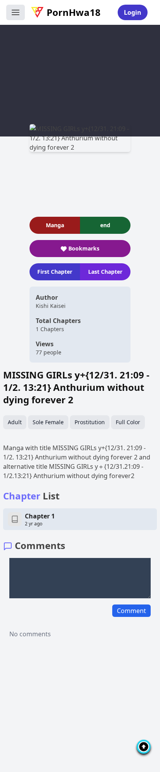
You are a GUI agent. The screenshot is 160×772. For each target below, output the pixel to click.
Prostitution (90, 422)
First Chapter (54, 271)
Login (132, 12)
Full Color (128, 422)
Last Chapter (105, 271)
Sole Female (48, 422)
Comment (131, 610)
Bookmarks (83, 248)
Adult (15, 422)
